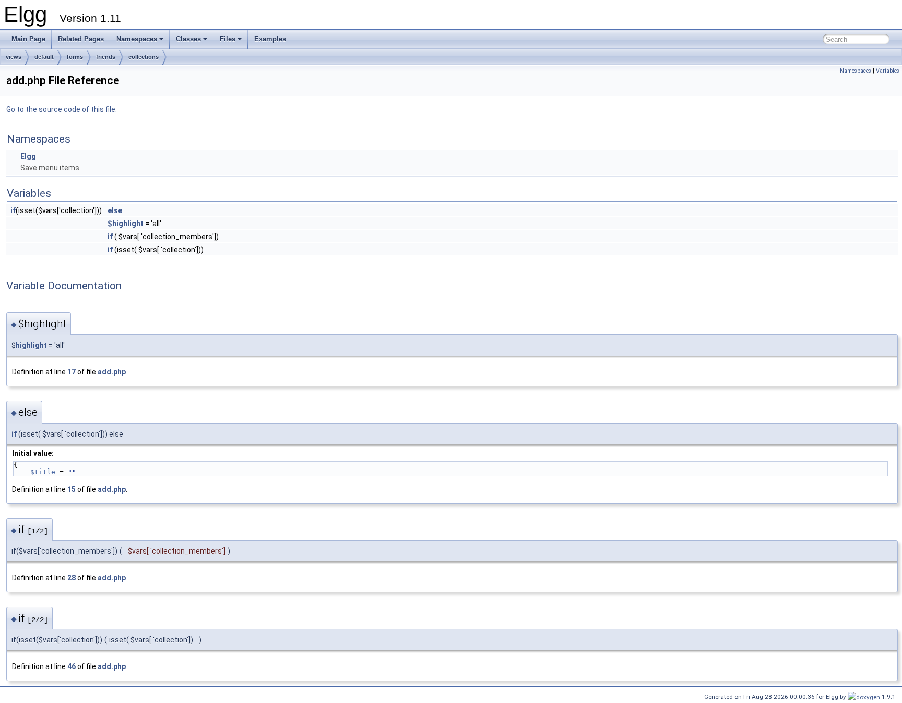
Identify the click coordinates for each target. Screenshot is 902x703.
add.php (112, 372)
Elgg (28, 156)
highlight (31, 345)
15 (71, 489)
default (44, 57)
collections (143, 57)
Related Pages (81, 39)
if (13, 210)
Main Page (28, 39)
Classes (188, 39)
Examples (270, 39)
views (13, 57)
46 (71, 666)
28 (71, 577)
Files (227, 39)
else (115, 210)
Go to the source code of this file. (61, 109)
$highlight (126, 223)
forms (75, 57)
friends (105, 57)
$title (42, 472)
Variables (887, 70)
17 (71, 372)
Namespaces (136, 39)
